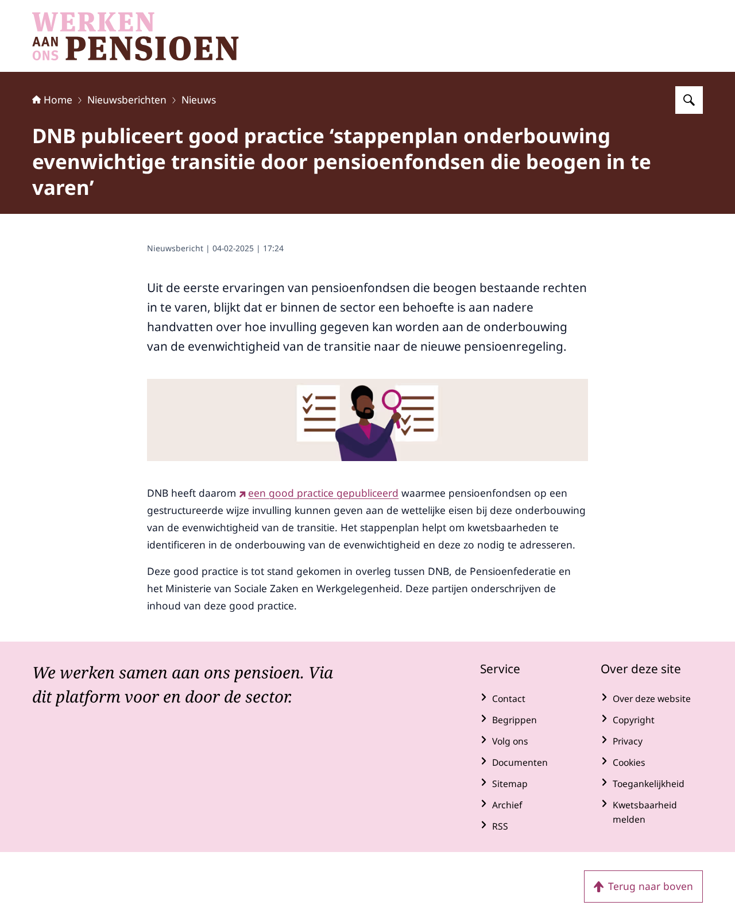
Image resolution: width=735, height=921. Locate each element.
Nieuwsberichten (127, 99)
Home (58, 99)
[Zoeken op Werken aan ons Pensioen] (689, 100)
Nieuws (198, 99)
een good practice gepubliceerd (323, 493)
